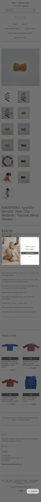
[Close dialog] (38, 238)
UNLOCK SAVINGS (30, 253)
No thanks (29, 256)
